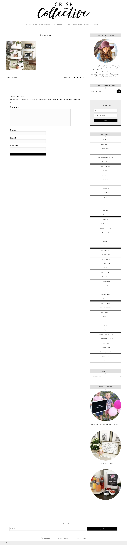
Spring (105, 325)
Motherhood (106, 254)
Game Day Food (105, 228)
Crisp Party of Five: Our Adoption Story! (105, 424)
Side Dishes (105, 303)
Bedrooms (105, 148)
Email (13, 138)
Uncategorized (105, 352)
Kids (105, 245)
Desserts (105, 188)
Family (105, 219)
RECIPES (106, 285)
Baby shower (105, 144)
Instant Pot (106, 237)
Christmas (105, 175)
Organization (105, 263)
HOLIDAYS (105, 232)
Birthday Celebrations (106, 157)
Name (14, 130)
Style (106, 330)
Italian (105, 241)
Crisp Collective (63, 10)
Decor (106, 184)
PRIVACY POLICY (31, 543)
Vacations (105, 356)
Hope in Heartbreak (106, 463)
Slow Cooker (105, 312)
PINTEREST (82, 538)
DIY (105, 206)
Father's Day (105, 223)
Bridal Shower (106, 166)
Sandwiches (105, 294)
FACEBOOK (46, 538)
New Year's (106, 259)
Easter (105, 215)
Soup (105, 321)
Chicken (106, 170)
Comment (16, 107)
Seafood (106, 299)
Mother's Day (105, 250)
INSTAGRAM (64, 538)
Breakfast (105, 162)
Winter (105, 360)
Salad (106, 290)
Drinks (105, 210)
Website (14, 146)
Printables (105, 277)
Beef (105, 153)
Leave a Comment (12, 77)
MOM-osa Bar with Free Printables (105, 503)
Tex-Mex (106, 343)
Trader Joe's (105, 347)
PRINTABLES (105, 272)
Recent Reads (106, 281)
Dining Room (105, 192)
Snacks (105, 316)
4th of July (106, 139)
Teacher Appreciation (105, 334)
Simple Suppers (105, 307)
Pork (105, 268)
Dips (105, 197)
